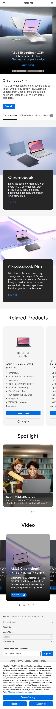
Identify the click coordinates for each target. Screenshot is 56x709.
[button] (4, 3)
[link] (28, 3)
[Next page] (34, 512)
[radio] (18, 353)
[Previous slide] (3, 570)
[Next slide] (51, 115)
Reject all (15, 704)
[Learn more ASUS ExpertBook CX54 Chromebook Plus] (28, 73)
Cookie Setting (28, 697)
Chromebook (37, 616)
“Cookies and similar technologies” (21, 692)
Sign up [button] (47, 653)
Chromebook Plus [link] (30, 115)
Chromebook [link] (10, 115)
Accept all (41, 704)
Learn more (23, 412)
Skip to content (1, 8)
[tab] (13, 71)
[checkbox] (23, 421)
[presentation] (22, 512)
